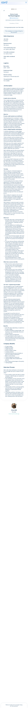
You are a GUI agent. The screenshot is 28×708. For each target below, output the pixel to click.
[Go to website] (22, 20)
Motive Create (14, 14)
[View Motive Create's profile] (14, 9)
